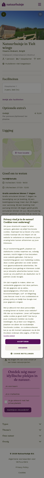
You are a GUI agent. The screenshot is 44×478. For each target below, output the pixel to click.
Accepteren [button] (23, 342)
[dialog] (22, 287)
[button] (22, 353)
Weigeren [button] (22, 348)
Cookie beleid (9, 336)
